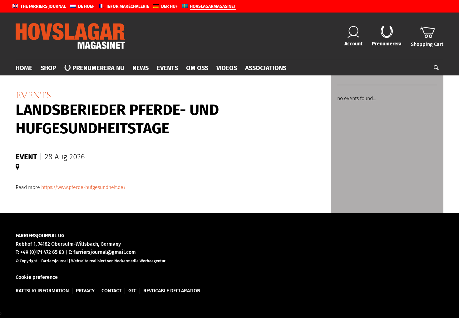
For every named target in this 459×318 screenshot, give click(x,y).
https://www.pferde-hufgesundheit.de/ (83, 187)
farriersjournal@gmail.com (104, 252)
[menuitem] (26, 68)
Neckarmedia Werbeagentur (139, 261)
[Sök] (434, 68)
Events (33, 95)
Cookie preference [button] (37, 277)
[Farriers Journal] (70, 36)
